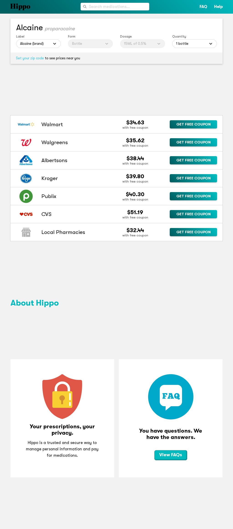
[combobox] (115, 6)
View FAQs (170, 454)
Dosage (126, 36)
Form (71, 36)
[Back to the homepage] (15, 7)
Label (20, 36)
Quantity (179, 36)
